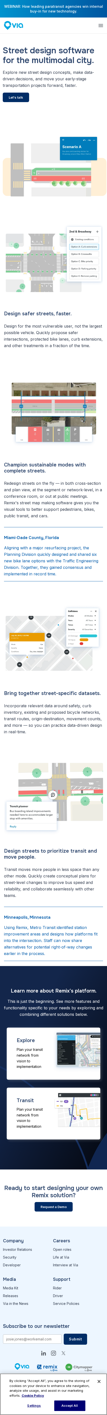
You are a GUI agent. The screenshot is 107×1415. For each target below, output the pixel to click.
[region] (53, 1394)
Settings (34, 1405)
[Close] (99, 1381)
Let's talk (16, 97)
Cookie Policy (33, 1395)
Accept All (69, 1405)
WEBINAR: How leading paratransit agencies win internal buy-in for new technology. (53, 8)
